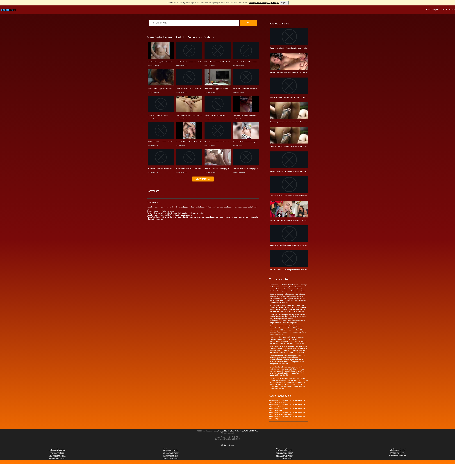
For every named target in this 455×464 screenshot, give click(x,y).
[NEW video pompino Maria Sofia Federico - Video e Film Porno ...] (161, 165)
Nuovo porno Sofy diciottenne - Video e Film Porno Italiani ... (197, 169)
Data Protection (236, 431)
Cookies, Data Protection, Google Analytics (264, 3)
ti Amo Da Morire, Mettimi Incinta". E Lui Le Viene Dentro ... (196, 142)
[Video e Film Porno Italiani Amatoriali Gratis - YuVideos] (218, 58)
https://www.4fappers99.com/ (57, 450)
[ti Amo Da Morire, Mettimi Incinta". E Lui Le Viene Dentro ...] (189, 138)
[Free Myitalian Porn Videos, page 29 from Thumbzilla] (246, 165)
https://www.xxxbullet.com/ (170, 450)
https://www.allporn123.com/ (284, 456)
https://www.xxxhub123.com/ (171, 452)
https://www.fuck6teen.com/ (284, 450)
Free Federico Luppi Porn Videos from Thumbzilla (165, 62)
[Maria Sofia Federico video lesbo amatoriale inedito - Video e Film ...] (218, 138)
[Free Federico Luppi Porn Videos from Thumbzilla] (161, 58)
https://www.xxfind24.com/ (170, 455)
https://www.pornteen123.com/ (284, 455)
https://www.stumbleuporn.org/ (397, 455)
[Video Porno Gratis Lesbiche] (161, 112)
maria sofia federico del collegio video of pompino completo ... (255, 89)
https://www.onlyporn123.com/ (284, 458)
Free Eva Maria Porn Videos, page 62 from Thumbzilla (223, 169)
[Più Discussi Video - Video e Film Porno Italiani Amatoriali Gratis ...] (161, 138)
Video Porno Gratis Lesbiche (158, 115)
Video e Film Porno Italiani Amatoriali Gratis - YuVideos (224, 62)
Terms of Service (448, 9)
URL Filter (246, 431)
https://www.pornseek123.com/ (284, 452)
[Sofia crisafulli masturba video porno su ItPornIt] (246, 138)
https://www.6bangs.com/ (57, 452)
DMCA (429, 9)
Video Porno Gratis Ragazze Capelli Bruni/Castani (193, 89)
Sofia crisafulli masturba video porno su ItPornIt (249, 142)
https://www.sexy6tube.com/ (284, 449)
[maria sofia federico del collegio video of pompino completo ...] (246, 85)
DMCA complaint (159, 219)
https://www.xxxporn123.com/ (171, 453)
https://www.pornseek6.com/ (284, 453)
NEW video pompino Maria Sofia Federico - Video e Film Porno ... (170, 169)
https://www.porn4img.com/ (397, 453)
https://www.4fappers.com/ (57, 449)
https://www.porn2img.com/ (397, 450)
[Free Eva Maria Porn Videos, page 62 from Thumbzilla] (218, 165)
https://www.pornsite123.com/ (57, 456)
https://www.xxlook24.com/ (170, 456)
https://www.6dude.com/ (57, 453)
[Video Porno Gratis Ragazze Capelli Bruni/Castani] (189, 85)
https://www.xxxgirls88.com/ (171, 458)
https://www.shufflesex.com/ (57, 458)
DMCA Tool (254, 431)
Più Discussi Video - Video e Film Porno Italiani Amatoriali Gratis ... (170, 142)
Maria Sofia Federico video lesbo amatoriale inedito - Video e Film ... (228, 142)
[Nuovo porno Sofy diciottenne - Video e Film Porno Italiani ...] (189, 165)
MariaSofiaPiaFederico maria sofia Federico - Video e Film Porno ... (199, 62)
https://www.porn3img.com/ (397, 452)
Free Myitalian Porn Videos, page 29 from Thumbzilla (251, 169)
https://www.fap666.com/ (57, 455)
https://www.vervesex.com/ (170, 449)
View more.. (203, 179)
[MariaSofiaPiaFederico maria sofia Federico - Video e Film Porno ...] (189, 58)
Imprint (436, 9)
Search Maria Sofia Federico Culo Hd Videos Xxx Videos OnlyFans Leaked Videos (287, 414)
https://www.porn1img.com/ (397, 449)
